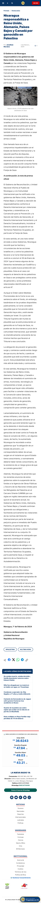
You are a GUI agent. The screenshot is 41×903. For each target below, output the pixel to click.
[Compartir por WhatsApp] (18, 660)
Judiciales (20, 820)
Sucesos (20, 808)
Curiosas (21, 837)
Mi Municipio (20, 849)
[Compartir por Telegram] (22, 660)
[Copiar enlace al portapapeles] (26, 660)
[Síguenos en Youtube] (16, 797)
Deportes (20, 814)
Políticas (20, 823)
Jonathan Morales (8, 46)
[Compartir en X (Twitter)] (13, 660)
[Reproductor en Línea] (7, 3)
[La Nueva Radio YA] (23, 3)
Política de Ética (20, 875)
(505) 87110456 (24, 785)
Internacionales (20, 817)
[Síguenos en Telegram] (25, 797)
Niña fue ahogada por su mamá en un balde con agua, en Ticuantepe (16, 686)
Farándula (20, 834)
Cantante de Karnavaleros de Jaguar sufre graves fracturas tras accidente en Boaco (17, 701)
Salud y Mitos (20, 843)
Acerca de (20, 860)
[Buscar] (12, 3)
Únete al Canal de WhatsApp (20, 790)
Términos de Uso (20, 872)
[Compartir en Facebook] (9, 660)
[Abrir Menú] (3, 3)
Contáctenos (20, 863)
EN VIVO (35, 3)
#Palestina (10, 649)
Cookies (20, 869)
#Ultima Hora (25, 649)
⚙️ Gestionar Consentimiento (20, 878)
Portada (6, 11)
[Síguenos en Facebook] (11, 797)
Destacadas (16, 11)
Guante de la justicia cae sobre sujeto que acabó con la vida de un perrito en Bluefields (16, 710)
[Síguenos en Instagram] (29, 797)
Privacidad (20, 866)
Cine (20, 846)
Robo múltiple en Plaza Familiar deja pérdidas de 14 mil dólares (17, 717)
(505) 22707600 (23, 783)
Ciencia (20, 840)
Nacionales (20, 811)
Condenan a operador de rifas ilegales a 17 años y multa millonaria (17, 693)
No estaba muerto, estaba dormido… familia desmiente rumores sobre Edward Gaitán (17, 678)
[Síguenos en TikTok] (20, 797)
